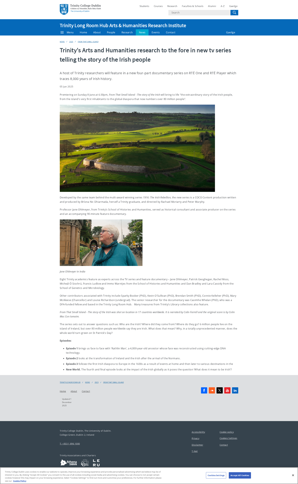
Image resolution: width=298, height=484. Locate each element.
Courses (158, 6)
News (142, 32)
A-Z (223, 6)
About (97, 32)
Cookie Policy (19, 480)
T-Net (195, 451)
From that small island (88, 41)
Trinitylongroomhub (70, 382)
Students (144, 6)
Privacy (195, 438)
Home (83, 32)
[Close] (293, 475)
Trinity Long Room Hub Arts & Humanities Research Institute (123, 25)
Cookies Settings (228, 438)
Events (156, 32)
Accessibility (198, 432)
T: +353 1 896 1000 (70, 443)
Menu (70, 32)
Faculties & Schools (192, 6)
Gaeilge (233, 6)
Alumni (212, 6)
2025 (71, 41)
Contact (170, 32)
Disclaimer (197, 444)
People (111, 32)
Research (172, 6)
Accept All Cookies (239, 475)
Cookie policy (227, 432)
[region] (149, 475)
